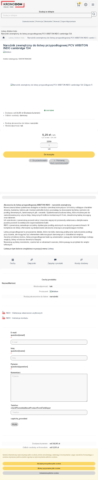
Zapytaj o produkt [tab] (55, 263)
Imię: (18, 349)
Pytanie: (19, 365)
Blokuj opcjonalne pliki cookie (49, 468)
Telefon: (31, 406)
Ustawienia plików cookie (49, 473)
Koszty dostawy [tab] (81, 263)
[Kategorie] (93, 4)
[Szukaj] (94, 14)
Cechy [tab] (12, 263)
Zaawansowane (28, 21)
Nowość (57, 21)
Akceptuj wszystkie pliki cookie (49, 464)
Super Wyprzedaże (68, 21)
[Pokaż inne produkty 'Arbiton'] (7, 52)
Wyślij (14, 424)
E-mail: (18, 333)
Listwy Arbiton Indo (16, 38)
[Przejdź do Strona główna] (3, 38)
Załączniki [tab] (31, 263)
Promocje (39, 21)
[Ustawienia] (86, 4)
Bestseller (48, 21)
